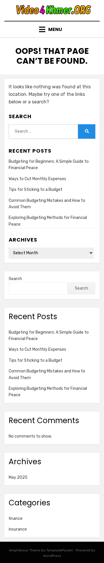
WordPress (52, 556)
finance (16, 518)
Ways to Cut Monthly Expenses (37, 178)
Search (15, 278)
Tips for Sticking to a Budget (35, 189)
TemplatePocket (59, 550)
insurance (18, 529)
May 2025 (18, 477)
